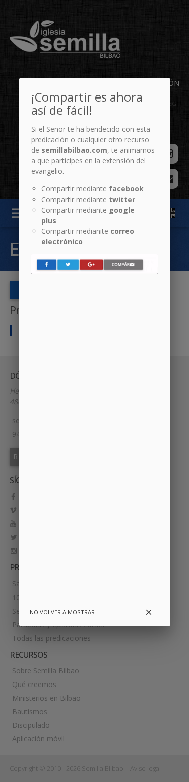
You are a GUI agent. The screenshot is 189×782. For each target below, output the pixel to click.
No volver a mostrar (62, 612)
